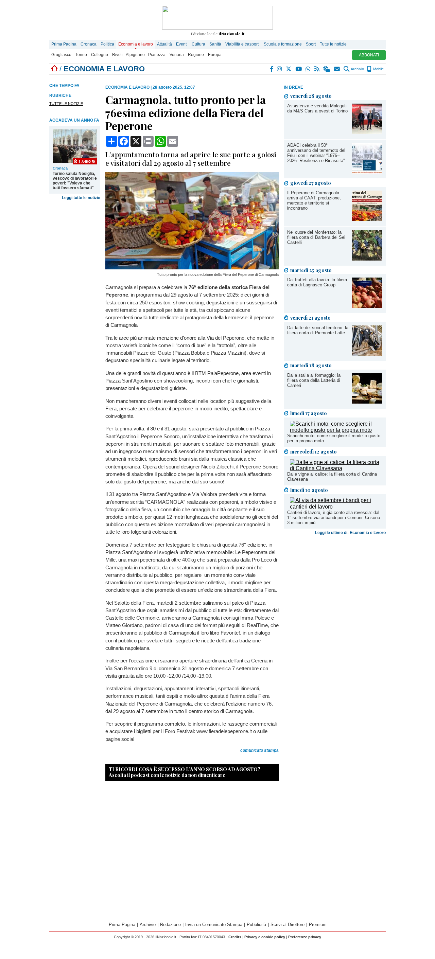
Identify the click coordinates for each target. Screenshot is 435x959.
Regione (196, 54)
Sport (311, 44)
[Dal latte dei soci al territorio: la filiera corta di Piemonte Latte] (367, 354)
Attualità (164, 44)
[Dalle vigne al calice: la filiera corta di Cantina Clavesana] (336, 468)
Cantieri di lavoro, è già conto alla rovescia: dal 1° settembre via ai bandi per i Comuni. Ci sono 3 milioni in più (333, 517)
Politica (107, 44)
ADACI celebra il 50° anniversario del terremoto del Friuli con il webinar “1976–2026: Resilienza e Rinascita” (316, 153)
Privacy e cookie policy (264, 937)
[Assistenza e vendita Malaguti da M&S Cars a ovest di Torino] (367, 132)
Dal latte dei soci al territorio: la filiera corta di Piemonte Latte (317, 330)
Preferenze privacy (304, 937)
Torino (81, 54)
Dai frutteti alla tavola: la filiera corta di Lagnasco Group (317, 282)
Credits (234, 937)
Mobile (378, 69)
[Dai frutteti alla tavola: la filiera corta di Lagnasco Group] (367, 306)
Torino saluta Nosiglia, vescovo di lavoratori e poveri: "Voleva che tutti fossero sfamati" (75, 180)
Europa (215, 54)
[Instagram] (280, 69)
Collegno (99, 54)
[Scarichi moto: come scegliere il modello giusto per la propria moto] (336, 430)
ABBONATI (369, 55)
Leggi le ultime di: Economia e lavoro (350, 532)
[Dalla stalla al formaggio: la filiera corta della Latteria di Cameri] (367, 402)
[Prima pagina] (54, 69)
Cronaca (89, 44)
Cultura (198, 44)
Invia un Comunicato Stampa (213, 924)
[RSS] (317, 69)
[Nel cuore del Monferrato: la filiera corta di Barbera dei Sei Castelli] (367, 259)
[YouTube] (298, 69)
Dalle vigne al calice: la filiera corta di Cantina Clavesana (332, 477)
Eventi (182, 44)
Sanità (215, 44)
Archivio (357, 69)
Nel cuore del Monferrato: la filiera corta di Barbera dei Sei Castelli (316, 237)
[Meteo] (327, 69)
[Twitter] (289, 69)
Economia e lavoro (135, 44)
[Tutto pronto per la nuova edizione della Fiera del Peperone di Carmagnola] (192, 267)
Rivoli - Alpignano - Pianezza (139, 54)
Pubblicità (256, 924)
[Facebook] (272, 69)
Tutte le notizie (333, 44)
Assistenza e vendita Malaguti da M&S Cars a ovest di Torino (317, 108)
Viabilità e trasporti (242, 44)
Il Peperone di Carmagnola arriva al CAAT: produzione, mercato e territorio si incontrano (314, 200)
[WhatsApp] (308, 69)
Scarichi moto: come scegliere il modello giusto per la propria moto (333, 438)
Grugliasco (61, 54)
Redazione (170, 924)
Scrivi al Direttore (287, 924)
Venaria (177, 54)
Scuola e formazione (283, 44)
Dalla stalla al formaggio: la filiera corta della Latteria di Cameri (314, 380)
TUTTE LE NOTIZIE (66, 104)
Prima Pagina (63, 44)
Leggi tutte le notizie (81, 197)
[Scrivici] (337, 69)
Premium (318, 924)
